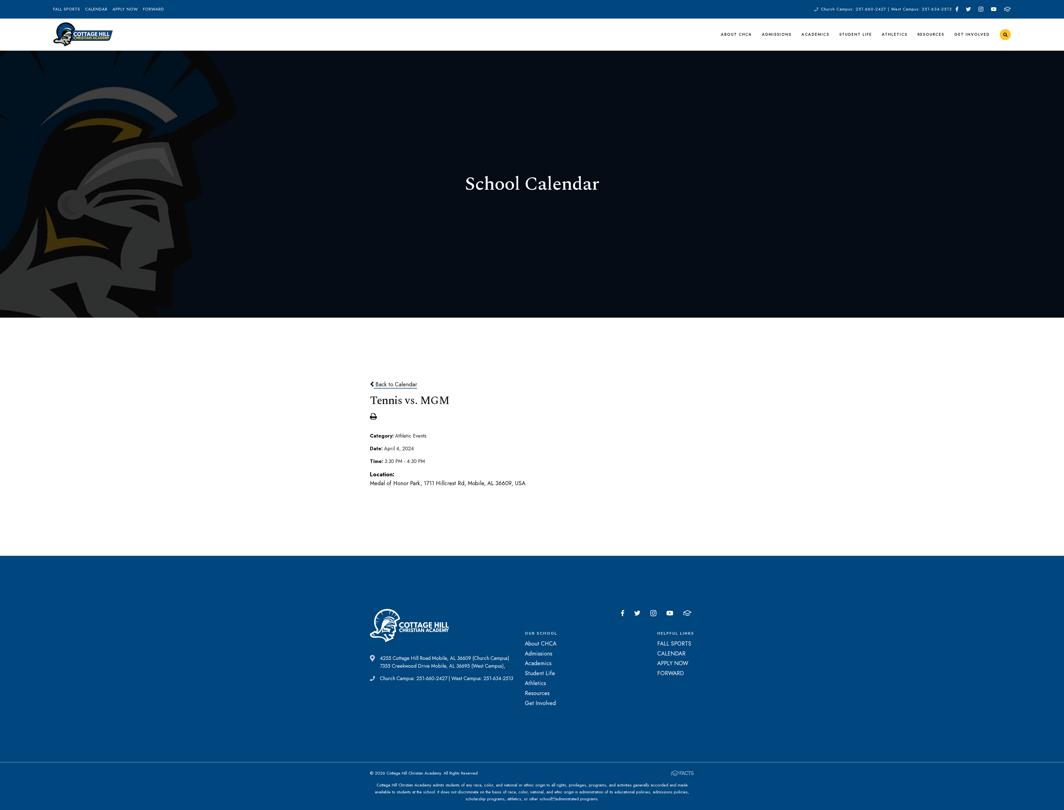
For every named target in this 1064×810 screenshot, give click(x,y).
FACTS (1007, 9)
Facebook (957, 9)
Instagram (981, 9)
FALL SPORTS (66, 9)
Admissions (777, 34)
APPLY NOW (125, 9)
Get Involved (972, 34)
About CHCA (736, 34)
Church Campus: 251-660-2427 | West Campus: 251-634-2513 (886, 9)
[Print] (373, 417)
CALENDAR (96, 9)
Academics (815, 34)
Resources (930, 34)
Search (1005, 34)
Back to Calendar (395, 384)
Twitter (968, 9)
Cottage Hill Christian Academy (83, 34)
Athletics (894, 34)
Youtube (994, 9)
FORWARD (153, 9)
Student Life (855, 34)
